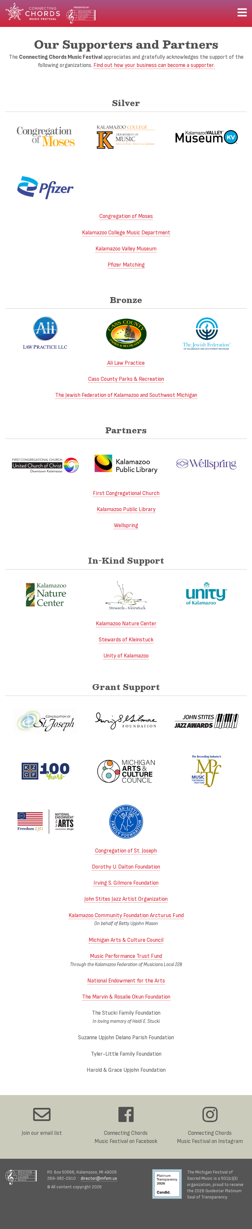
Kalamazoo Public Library (126, 509)
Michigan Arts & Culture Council (126, 940)
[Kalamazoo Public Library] (126, 464)
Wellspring (126, 525)
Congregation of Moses (126, 216)
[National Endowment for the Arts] (45, 821)
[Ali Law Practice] (45, 334)
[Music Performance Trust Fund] (206, 771)
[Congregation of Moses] (45, 137)
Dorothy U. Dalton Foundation (126, 866)
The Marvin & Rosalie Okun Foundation (126, 996)
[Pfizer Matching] (45, 187)
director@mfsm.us (99, 1178)
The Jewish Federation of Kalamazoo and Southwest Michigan (126, 395)
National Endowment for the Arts (126, 980)
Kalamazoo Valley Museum (126, 248)
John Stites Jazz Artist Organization (126, 898)
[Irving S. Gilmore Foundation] (126, 721)
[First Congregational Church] (45, 464)
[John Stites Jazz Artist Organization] (206, 721)
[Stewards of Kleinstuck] (126, 595)
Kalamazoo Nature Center (126, 623)
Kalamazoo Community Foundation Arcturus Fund (126, 915)
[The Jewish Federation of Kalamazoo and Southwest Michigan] (206, 334)
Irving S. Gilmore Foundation (126, 882)
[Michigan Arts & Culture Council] (126, 771)
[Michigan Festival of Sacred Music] (21, 1177)
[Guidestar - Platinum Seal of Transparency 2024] (169, 1184)
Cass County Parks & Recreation (126, 379)
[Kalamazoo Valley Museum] (206, 137)
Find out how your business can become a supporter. (154, 65)
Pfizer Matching (126, 264)
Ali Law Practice (126, 362)
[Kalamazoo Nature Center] (45, 595)
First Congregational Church (126, 493)
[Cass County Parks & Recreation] (126, 334)
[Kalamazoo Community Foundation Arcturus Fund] (45, 771)
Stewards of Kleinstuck (126, 639)
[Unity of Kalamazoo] (206, 595)
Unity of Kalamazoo (126, 655)
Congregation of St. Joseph (126, 850)
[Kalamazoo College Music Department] (126, 137)
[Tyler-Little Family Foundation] (126, 821)
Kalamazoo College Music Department (126, 232)
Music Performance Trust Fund (126, 956)
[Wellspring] (206, 464)
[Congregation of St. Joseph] (45, 721)
